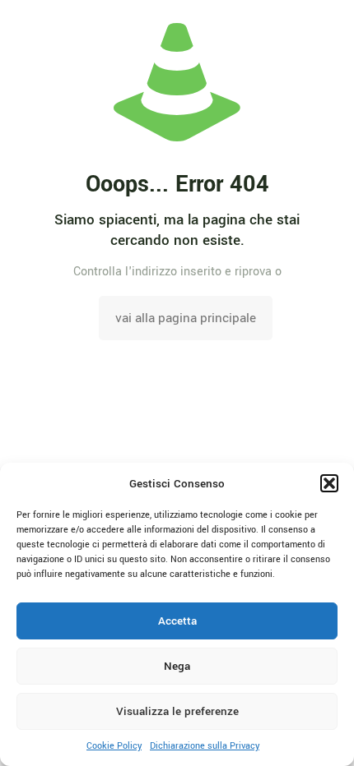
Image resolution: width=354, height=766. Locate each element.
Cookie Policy (114, 746)
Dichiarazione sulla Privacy (204, 746)
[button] (329, 483)
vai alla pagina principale (185, 318)
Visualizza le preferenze (177, 711)
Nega (177, 666)
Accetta (177, 621)
